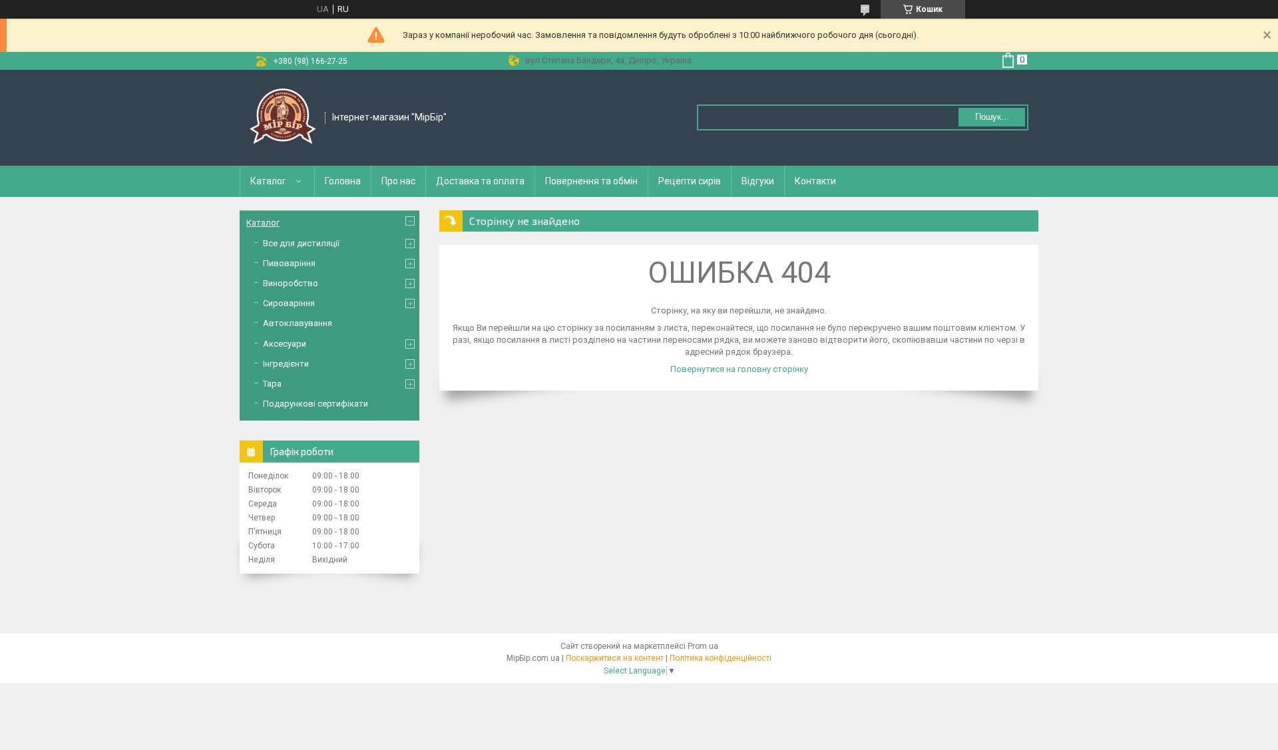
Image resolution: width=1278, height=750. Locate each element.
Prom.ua (703, 646)
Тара (272, 384)
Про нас (398, 181)
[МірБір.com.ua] (283, 117)
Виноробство (290, 283)
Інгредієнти (286, 364)
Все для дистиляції (301, 243)
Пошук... (992, 117)
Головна (343, 181)
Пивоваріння (289, 263)
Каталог (268, 181)
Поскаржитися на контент (615, 658)
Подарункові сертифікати (315, 404)
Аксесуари (284, 344)
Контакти (815, 181)
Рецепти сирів (689, 181)
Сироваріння (289, 303)
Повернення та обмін (591, 181)
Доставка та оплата (480, 181)
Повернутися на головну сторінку (739, 369)
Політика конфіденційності (720, 658)
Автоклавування (297, 323)
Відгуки (758, 181)
